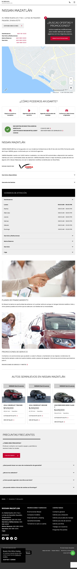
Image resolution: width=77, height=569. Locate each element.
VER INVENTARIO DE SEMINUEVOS (51, 130)
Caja (5, 252)
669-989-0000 (21, 38)
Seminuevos (8, 199)
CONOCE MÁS (45, 128)
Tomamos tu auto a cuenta (36, 524)
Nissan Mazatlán (7, 3)
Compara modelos (33, 515)
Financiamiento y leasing (35, 518)
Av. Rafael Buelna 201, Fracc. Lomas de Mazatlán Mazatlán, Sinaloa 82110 (12, 515)
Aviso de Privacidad (68, 553)
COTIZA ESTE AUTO (10, 415)
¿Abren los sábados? (10, 472)
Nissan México (56, 550)
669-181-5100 (21, 33)
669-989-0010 (21, 42)
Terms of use (56, 92)
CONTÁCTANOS (9, 455)
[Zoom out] (71, 83)
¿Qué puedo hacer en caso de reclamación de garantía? (22, 465)
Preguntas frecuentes (60, 530)
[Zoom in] (71, 79)
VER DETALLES (8, 420)
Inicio (3, 499)
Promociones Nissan (34, 512)
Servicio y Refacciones (12, 236)
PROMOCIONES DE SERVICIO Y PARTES (14, 364)
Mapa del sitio (46, 550)
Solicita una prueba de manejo (63, 518)
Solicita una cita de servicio (62, 521)
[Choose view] (71, 88)
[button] (69, 2)
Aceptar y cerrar (9, 559)
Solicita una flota (58, 524)
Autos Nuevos (9, 241)
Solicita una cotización (60, 515)
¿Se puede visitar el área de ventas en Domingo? (20, 487)
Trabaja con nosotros (60, 527)
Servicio (7, 247)
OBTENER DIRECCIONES (11, 26)
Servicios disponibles (9, 175)
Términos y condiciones (67, 550)
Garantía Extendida (33, 521)
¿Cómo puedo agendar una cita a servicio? (17, 480)
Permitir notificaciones (60, 38)
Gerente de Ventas (8, 182)
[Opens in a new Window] (3, 538)
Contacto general (59, 512)
